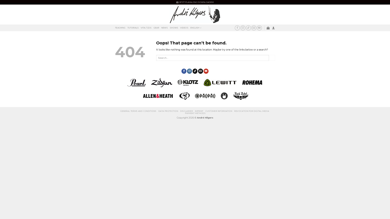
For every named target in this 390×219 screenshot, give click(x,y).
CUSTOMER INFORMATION (218, 111)
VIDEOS (184, 28)
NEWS (164, 28)
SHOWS (174, 28)
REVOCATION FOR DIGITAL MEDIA (251, 111)
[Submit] (272, 58)
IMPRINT (199, 111)
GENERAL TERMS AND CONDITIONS (138, 111)
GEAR (156, 28)
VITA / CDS (146, 28)
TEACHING (120, 28)
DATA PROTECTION (168, 111)
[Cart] (268, 27)
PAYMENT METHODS (195, 113)
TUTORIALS (133, 28)
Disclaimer (186, 111)
